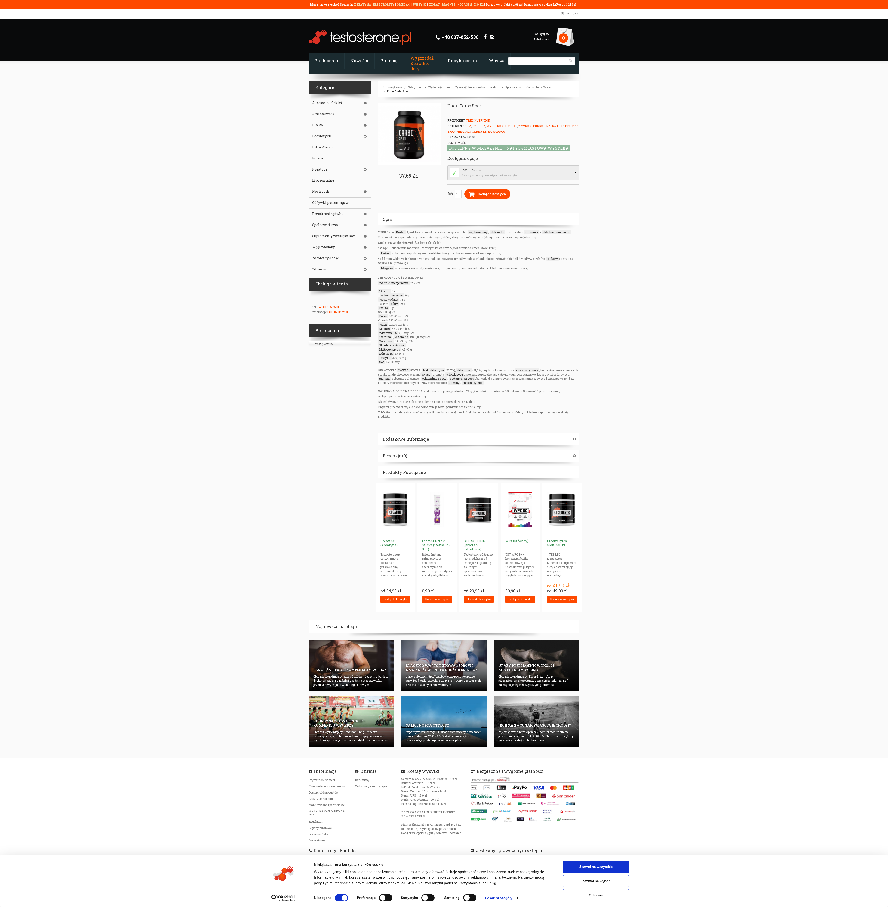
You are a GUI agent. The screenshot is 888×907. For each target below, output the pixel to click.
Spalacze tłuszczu (326, 225)
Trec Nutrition (478, 120)
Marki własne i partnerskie (327, 805)
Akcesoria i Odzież (327, 103)
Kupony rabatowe (320, 828)
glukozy (552, 258)
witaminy (531, 232)
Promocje (390, 60)
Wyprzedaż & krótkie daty (422, 63)
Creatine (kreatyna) (389, 543)
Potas (385, 253)
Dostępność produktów (324, 792)
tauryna (384, 378)
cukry (394, 303)
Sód (381, 362)
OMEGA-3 (404, 4)
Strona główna (393, 87)
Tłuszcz (384, 291)
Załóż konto (541, 39)
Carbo (530, 87)
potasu (426, 374)
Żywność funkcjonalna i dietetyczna (479, 87)
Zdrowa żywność (325, 258)
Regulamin (316, 821)
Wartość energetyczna (394, 283)
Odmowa (596, 895)
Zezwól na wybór (596, 881)
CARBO (403, 370)
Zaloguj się (542, 34)
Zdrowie (319, 269)
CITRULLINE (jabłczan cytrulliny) (474, 545)
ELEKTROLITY (384, 4)
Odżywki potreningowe (331, 203)
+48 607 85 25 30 (328, 307)
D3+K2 (479, 4)
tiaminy (454, 383)
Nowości (359, 60)
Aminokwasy (323, 114)
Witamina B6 (388, 333)
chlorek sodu (454, 374)
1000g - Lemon (471, 170)
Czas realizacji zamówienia (327, 786)
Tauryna (384, 358)
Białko (383, 308)
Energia (421, 87)
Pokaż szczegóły (498, 898)
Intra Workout (545, 87)
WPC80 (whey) (516, 541)
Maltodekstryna (389, 349)
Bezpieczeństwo (319, 834)
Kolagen (319, 158)
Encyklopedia (462, 60)
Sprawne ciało (514, 87)
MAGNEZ (449, 4)
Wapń (383, 324)
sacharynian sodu (462, 378)
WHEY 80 (419, 4)
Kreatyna (319, 169)
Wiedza (496, 60)
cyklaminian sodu (434, 378)
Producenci (326, 60)
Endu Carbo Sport (398, 91)
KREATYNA (363, 4)
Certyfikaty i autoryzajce (371, 786)
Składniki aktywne (391, 345)
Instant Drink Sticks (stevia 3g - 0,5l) (436, 545)
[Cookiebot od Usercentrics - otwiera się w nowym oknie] (283, 898)
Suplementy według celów (333, 236)
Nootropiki (321, 191)
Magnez (387, 268)
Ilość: (451, 193)
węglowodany (478, 232)
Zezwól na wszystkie (596, 867)
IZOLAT (435, 4)
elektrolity (497, 232)
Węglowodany (388, 299)
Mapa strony (317, 840)
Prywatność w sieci (322, 780)
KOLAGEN (465, 4)
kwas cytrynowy (527, 370)
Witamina (401, 337)
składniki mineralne (556, 232)
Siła (410, 87)
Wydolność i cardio (440, 87)
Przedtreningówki (327, 214)
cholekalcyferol (472, 383)
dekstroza (464, 370)
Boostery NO (322, 136)
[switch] (385, 897)
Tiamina (385, 337)
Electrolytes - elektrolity (558, 543)
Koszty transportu (321, 798)
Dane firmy (362, 780)
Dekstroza (386, 353)
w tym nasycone (392, 295)
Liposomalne (323, 180)
